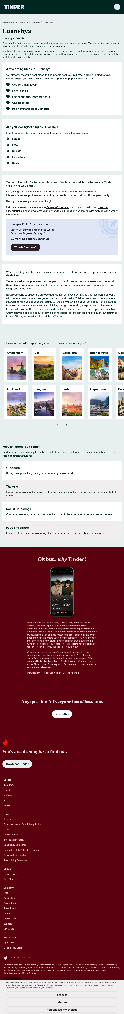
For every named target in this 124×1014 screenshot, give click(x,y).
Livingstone (19, 157)
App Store (9, 942)
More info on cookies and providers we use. (85, 984)
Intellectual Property (14, 839)
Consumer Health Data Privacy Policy (22, 824)
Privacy (7, 819)
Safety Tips (89, 272)
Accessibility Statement (15, 860)
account (73, 191)
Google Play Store (13, 947)
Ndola (15, 163)
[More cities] (66, 425)
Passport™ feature (57, 207)
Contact (7, 913)
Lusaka (16, 139)
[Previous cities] (57, 425)
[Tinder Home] (14, 7)
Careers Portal (11, 874)
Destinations (8, 22)
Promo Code (10, 918)
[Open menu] (117, 7)
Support (8, 923)
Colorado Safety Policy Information (21, 850)
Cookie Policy (11, 834)
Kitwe (15, 145)
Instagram (9, 784)
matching (44, 201)
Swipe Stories (11, 903)
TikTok (7, 790)
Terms (7, 829)
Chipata (16, 151)
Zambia (21, 22)
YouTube (8, 795)
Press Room (10, 908)
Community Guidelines (15, 844)
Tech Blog (9, 879)
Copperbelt (34, 22)
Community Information (15, 855)
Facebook (9, 805)
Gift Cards (9, 928)
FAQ (6, 892)
